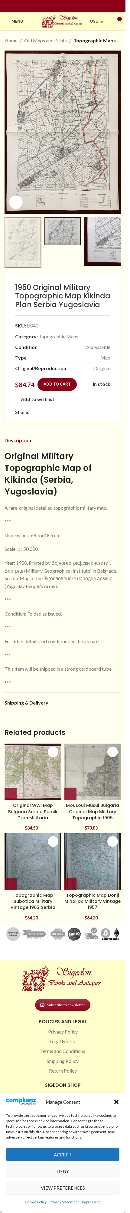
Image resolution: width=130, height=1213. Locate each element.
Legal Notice (63, 1041)
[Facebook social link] (52, 6)
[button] (116, 1102)
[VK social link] (83, 412)
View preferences (63, 1188)
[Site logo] (63, 20)
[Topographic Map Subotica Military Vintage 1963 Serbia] (33, 861)
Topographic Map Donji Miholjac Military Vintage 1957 (92, 901)
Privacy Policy (63, 1031)
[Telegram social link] (91, 412)
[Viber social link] (98, 412)
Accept (63, 1154)
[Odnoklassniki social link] (69, 412)
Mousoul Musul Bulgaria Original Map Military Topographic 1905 (92, 811)
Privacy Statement (64, 1202)
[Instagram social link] (59, 6)
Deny (63, 1171)
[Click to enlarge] (16, 202)
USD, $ (96, 21)
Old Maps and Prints (45, 40)
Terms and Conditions (62, 1051)
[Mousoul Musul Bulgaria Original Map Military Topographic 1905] (92, 772)
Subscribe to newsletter (66, 1005)
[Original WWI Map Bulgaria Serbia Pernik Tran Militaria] (33, 772)
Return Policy (63, 1070)
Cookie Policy (36, 1202)
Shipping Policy (63, 1061)
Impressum (91, 1202)
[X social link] (40, 412)
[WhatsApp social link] (76, 412)
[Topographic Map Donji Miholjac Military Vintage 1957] (92, 861)
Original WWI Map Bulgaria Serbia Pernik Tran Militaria (32, 811)
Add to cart (57, 384)
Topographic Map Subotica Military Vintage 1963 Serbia (33, 901)
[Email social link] (47, 412)
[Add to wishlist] (53, 752)
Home (11, 40)
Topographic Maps (94, 40)
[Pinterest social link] (66, 6)
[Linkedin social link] (73, 6)
